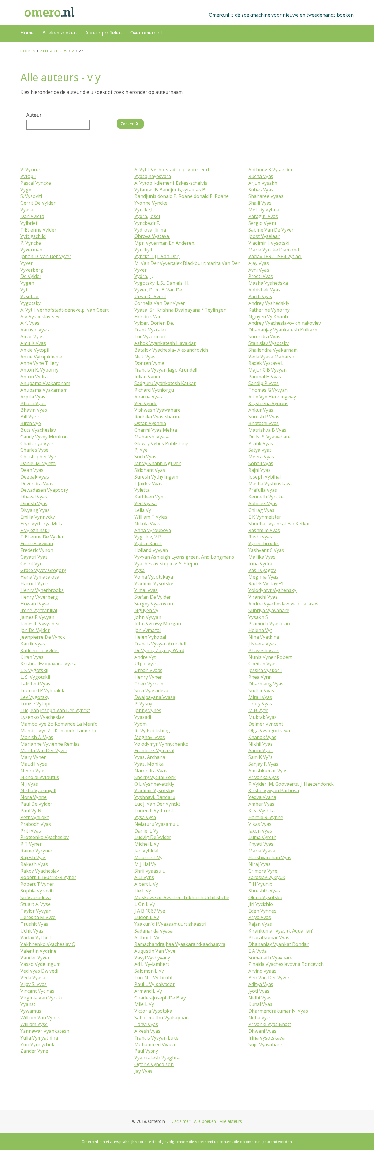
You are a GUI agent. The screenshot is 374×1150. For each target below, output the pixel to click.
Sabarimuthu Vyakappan (161, 1017)
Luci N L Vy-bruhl (153, 977)
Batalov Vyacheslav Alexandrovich (171, 350)
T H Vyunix (260, 884)
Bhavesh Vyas (263, 650)
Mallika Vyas (262, 557)
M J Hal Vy (145, 864)
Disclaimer (180, 1121)
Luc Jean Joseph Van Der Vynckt (55, 710)
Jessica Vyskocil (265, 670)
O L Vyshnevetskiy (154, 784)
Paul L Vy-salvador (154, 984)
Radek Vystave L (266, 363)
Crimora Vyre (262, 871)
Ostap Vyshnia (150, 423)
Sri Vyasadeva (35, 897)
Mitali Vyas (260, 697)
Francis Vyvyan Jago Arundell (165, 370)
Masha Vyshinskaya (270, 483)
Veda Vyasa (32, 977)
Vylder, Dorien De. (154, 323)
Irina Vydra (260, 563)
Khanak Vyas (262, 737)
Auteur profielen (103, 33)
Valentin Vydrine (38, 951)
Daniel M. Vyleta (38, 463)
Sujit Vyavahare (265, 1044)
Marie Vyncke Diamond (273, 249)
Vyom (140, 724)
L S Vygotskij (34, 670)
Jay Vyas (143, 1071)
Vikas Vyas (259, 824)
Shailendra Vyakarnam (273, 350)
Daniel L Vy (146, 831)
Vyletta (142, 490)
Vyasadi (142, 717)
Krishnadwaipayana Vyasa (48, 663)
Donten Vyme (149, 363)
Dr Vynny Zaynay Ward (159, 650)
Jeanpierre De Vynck (42, 637)
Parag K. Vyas (263, 216)
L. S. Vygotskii (35, 677)
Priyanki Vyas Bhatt (269, 1024)
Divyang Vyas (35, 510)
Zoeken (127, 123)
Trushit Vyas (34, 924)
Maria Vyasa (261, 850)
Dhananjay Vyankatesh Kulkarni (283, 330)
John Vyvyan (147, 617)
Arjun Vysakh (262, 183)
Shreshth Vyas (264, 890)
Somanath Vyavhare (270, 957)
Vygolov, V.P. (148, 536)
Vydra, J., (143, 276)
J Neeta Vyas (262, 643)
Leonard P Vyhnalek (42, 690)
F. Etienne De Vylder (42, 536)
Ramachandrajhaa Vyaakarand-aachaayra (179, 944)
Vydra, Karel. (148, 543)
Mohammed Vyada (154, 1044)
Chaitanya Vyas (37, 443)
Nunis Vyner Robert (270, 657)
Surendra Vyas (264, 336)
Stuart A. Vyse (35, 904)
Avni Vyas (258, 270)
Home (27, 33)
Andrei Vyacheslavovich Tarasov (283, 603)
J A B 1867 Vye (149, 911)
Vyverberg (31, 270)
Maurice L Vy (148, 857)
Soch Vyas (145, 456)
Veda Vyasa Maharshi (271, 356)
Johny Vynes (147, 710)
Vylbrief (28, 223)
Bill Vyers (30, 416)
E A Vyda (257, 951)
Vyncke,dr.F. (147, 223)
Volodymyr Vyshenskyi (272, 590)
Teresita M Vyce (38, 917)
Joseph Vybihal (264, 477)
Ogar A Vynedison (154, 1064)
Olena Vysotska (265, 897)
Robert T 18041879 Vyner (48, 877)
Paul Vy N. (31, 810)
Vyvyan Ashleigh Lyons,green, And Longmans (184, 557)
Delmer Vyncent (265, 724)
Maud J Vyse (33, 764)
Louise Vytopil (35, 703)
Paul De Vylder (36, 804)
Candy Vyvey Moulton (44, 437)
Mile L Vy (144, 1004)
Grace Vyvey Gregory (43, 570)
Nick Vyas (144, 356)
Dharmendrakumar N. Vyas (278, 1011)
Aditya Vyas (260, 984)
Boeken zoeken (59, 33)
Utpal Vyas (146, 663)
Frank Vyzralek (150, 330)
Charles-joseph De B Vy (160, 997)
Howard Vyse (34, 603)
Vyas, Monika (149, 764)
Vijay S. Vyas (33, 984)
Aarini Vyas (260, 750)
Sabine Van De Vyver (271, 230)
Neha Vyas (260, 1017)
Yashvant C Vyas (266, 550)
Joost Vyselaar (264, 236)
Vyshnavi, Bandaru (154, 797)
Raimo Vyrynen (36, 850)
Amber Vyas (261, 804)
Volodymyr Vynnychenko (161, 744)
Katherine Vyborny (269, 310)
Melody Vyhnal (264, 209)
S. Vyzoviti (31, 196)
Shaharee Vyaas (265, 196)
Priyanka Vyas (263, 777)
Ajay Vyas (258, 263)
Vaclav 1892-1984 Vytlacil (275, 256)
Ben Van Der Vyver (269, 977)
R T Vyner (31, 844)
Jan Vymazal (147, 630)
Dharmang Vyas (265, 684)
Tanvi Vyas (146, 1024)
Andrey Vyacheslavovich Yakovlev (284, 323)
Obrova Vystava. (152, 236)
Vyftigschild (33, 236)
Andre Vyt (145, 657)
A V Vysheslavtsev (39, 316)
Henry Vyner (148, 677)
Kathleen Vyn (148, 496)
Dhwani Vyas (262, 1031)
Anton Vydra (34, 376)
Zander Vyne (34, 1051)
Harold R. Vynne (265, 817)
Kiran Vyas (32, 657)
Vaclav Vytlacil (35, 937)
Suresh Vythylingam (156, 477)
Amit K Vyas (33, 343)
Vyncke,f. (144, 209)
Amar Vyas (32, 336)
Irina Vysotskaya (266, 1038)
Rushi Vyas (260, 536)
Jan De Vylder (35, 630)
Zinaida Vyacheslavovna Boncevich (286, 964)
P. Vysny (143, 703)
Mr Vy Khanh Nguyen (157, 463)
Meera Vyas (261, 456)
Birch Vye (30, 423)
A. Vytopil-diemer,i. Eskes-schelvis (170, 183)
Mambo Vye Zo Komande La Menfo (59, 724)
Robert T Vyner (37, 884)
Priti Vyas (30, 831)
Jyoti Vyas (258, 991)
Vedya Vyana (262, 797)
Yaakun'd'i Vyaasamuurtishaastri (170, 924)
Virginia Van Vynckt (41, 997)
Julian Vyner (147, 376)
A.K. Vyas (29, 323)
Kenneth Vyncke (266, 496)
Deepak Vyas (34, 477)
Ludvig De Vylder (152, 837)
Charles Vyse (34, 450)
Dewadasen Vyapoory (44, 490)
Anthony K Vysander (270, 169)
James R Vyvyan (37, 617)
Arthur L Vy (146, 937)
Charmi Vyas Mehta (155, 430)
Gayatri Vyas (34, 557)
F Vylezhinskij (35, 530)
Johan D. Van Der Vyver (45, 256)
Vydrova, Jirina (150, 230)
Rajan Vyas (260, 924)
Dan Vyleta (32, 216)
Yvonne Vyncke (150, 203)
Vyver (26, 263)
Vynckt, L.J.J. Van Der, (157, 256)
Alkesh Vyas (147, 1031)
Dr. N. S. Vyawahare (269, 437)
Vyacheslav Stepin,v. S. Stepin (166, 563)
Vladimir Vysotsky (153, 583)
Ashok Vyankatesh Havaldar (165, 343)
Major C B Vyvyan (267, 370)
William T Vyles (150, 517)
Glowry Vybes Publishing (161, 443)
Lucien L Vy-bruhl (153, 810)
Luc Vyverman (149, 336)
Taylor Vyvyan (35, 911)
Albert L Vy (146, 884)
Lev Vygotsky (34, 697)
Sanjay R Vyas (263, 764)
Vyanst (27, 1004)
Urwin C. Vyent (150, 296)
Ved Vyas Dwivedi (39, 971)
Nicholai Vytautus (39, 777)
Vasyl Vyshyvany (152, 957)
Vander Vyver (35, 957)
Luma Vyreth (262, 837)
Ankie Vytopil (34, 350)
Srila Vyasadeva (151, 690)
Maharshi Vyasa (151, 437)
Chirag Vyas (261, 510)
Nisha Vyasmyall (38, 790)
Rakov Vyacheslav (39, 871)
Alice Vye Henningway (272, 396)
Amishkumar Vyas (268, 770)
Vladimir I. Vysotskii (269, 243)
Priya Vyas (259, 917)
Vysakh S (258, 617)
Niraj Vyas (259, 864)
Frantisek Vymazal (154, 750)
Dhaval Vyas (33, 496)
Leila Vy (142, 510)
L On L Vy (144, 904)
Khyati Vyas (260, 844)
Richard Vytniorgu (154, 390)
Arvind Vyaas (262, 971)
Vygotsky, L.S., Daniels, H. (161, 283)
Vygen (27, 283)
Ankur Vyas (260, 410)
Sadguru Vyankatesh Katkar (165, 383)
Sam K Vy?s (260, 757)
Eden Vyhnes (262, 911)
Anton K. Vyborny (39, 370)
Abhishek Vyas (264, 289)
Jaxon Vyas (260, 831)
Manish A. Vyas (36, 737)
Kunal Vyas (260, 1004)
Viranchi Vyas (263, 597)
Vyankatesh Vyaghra (157, 1057)
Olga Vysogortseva (269, 730)
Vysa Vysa (145, 817)
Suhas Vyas (260, 190)
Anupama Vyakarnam (43, 390)
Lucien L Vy (146, 917)
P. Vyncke (30, 243)
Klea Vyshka (261, 810)
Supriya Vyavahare (268, 610)
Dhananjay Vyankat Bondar (278, 944)
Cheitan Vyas (262, 663)
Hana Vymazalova (39, 577)
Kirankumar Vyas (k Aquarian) (281, 931)
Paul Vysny (146, 1051)
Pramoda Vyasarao (269, 623)
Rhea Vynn (260, 677)
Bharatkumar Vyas (268, 937)
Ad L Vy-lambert (151, 964)
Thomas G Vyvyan (268, 390)
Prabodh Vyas (35, 824)
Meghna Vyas (263, 577)
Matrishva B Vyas (267, 430)
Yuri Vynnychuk (37, 1044)
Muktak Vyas (262, 717)
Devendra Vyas (36, 483)
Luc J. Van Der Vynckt (157, 804)
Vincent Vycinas (37, 991)
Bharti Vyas (33, 403)
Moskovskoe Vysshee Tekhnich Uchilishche (181, 897)
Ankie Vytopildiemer (42, 356)
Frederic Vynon (36, 550)
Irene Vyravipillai (38, 610)
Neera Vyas (33, 770)
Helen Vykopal (150, 637)
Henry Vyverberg (39, 597)
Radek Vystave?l (265, 583)
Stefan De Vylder (152, 597)
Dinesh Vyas (33, 503)
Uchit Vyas (31, 931)
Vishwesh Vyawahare (157, 410)
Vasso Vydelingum (40, 964)
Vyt (23, 289)
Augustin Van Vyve (154, 951)
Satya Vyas (260, 450)
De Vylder (30, 276)
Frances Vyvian (36, 543)
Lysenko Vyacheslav (42, 717)
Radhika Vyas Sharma (157, 416)
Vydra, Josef (147, 216)
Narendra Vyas (150, 770)
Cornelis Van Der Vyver (159, 303)
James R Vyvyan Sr (40, 623)
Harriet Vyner (35, 583)
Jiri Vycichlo (260, 904)
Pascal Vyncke (35, 183)
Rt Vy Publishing (152, 730)
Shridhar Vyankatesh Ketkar (279, 523)
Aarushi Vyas (34, 330)
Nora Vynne (33, 797)
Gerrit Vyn (31, 563)
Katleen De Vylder (39, 650)
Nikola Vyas (147, 523)
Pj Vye (141, 450)
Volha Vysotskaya (153, 577)
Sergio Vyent (262, 223)
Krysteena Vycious (268, 403)
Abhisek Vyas (262, 503)
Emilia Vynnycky (37, 517)
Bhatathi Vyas (263, 423)
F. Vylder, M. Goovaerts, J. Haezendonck (291, 784)
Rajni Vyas (259, 470)
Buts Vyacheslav (38, 430)
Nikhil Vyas (260, 744)
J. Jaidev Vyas (148, 483)
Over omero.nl (146, 33)
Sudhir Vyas (261, 690)
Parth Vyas (260, 296)
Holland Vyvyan (151, 550)
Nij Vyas (29, 784)
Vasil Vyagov (262, 570)
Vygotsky (30, 303)
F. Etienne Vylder (38, 230)
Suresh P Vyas (263, 416)
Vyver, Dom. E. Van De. (158, 289)
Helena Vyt (260, 630)
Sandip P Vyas (263, 383)
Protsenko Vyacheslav (44, 837)
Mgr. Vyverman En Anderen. (164, 243)
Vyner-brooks (263, 543)
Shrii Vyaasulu (149, 871)
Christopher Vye (38, 456)
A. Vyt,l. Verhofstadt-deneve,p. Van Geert (64, 310)
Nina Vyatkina (263, 637)
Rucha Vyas (260, 176)
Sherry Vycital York (155, 777)
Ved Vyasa (145, 503)
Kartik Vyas (32, 643)
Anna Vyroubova (152, 530)
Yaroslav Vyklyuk (266, 877)
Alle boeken (205, 1121)
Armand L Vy (148, 991)
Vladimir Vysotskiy (154, 790)
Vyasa (26, 209)
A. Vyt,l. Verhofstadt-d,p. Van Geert (171, 169)
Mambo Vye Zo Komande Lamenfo (58, 730)
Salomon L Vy (149, 971)
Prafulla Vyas (262, 490)
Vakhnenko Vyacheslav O (47, 944)
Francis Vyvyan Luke (156, 1038)
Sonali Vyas (260, 463)
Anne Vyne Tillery (39, 363)
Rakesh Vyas (34, 864)
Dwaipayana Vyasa (154, 697)
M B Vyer (258, 710)
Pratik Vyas (260, 443)
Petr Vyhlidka (34, 817)
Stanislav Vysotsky (268, 343)
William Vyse (34, 1024)
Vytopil (28, 176)
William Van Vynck (40, 1017)
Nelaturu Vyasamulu (156, 824)
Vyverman (31, 249)
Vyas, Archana (149, 757)
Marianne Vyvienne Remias (50, 744)
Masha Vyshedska (268, 283)
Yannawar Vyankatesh (44, 1031)
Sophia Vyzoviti (37, 890)
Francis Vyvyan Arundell (160, 643)
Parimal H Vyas (264, 376)
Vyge (25, 190)
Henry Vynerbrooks (42, 590)
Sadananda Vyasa (153, 931)
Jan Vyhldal (146, 850)
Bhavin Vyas (33, 410)
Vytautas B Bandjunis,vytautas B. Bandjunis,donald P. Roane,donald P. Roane (181, 193)
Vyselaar (29, 296)
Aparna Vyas (148, 396)
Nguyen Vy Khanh (268, 316)
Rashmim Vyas (264, 530)
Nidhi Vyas (259, 997)
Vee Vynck (145, 403)
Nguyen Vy (146, 610)
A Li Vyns (144, 877)
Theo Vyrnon (148, 684)
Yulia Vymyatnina (39, 1038)
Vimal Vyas (146, 590)
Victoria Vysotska (153, 1011)
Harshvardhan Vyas (269, 857)
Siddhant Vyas (149, 470)
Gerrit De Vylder (38, 203)
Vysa (139, 570)
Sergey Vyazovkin (153, 603)
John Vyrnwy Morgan (157, 623)
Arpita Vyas (32, 396)
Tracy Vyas (260, 703)
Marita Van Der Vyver (43, 750)
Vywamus (30, 1011)
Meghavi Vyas (149, 737)
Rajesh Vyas (33, 857)
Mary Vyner (33, 757)
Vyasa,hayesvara (152, 176)
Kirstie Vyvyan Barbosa (273, 790)
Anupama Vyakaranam (45, 383)
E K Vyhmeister (264, 517)
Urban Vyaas (148, 670)
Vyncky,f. (143, 249)
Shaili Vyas (259, 203)
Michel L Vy (146, 844)
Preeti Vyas (260, 276)
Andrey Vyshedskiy (268, 303)
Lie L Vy (142, 890)
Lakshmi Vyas (35, 684)
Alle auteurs (231, 1121)
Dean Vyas (32, 470)
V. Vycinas (31, 169)
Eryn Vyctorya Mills (41, 523)
